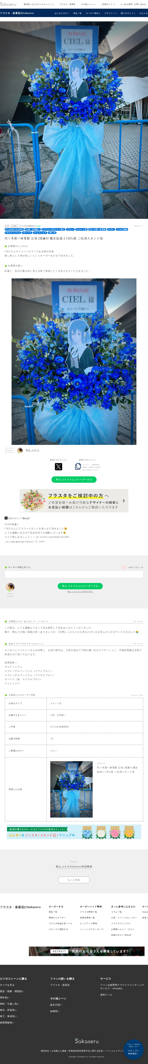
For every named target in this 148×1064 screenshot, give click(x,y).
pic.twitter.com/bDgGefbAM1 (53, 537)
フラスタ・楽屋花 (67, 4)
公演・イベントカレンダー (124, 917)
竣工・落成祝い (8, 1016)
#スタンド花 (81, 229)
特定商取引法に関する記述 (90, 1051)
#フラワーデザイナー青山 (53, 229)
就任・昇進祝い (8, 1010)
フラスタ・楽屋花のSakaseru (17, 13)
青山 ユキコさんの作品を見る (80, 592)
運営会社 (45, 1051)
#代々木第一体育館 (97, 229)
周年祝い (5, 997)
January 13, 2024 (35, 541)
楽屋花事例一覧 (87, 917)
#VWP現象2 (11, 524)
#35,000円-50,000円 (14, 229)
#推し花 (52, 233)
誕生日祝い (56, 1005)
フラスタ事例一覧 (88, 912)
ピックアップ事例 (88, 923)
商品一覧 (77, 13)
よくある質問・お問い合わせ (133, 4)
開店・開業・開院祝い (12, 991)
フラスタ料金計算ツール (60, 923)
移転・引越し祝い (9, 1004)
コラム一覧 (116, 912)
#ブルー (70, 229)
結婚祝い (55, 1011)
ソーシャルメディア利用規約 (119, 1051)
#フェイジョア (40, 233)
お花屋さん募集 (58, 1051)
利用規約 (73, 1051)
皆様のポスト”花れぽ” (121, 935)
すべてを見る (7, 985)
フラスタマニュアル (120, 923)
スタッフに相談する (58, 929)
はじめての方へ (62, 13)
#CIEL (111, 229)
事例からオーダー (57, 917)
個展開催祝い (7, 1022)
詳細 (39, 226)
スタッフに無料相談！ (133, 1049)
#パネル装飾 (122, 229)
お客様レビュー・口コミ (123, 929)
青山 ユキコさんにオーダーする (74, 479)
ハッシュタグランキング (91, 929)
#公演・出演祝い (32, 229)
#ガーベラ (27, 233)
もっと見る (74, 880)
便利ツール (106, 995)
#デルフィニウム (13, 233)
